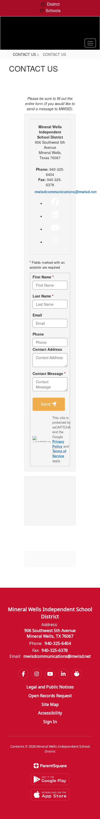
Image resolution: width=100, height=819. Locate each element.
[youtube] (55, 227)
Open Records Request (50, 696)
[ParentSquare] (50, 766)
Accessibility (50, 713)
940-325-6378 (55, 650)
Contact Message (49, 373)
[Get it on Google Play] (50, 779)
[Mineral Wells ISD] (50, 29)
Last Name (43, 295)
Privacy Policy (58, 444)
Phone (38, 334)
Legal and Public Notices (50, 687)
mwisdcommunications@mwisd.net (66, 191)
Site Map (50, 704)
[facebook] (55, 201)
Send (46, 404)
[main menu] (90, 43)
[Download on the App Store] (50, 794)
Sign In (50, 722)
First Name (43, 276)
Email (37, 315)
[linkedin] (55, 214)
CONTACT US (24, 54)
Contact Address (47, 349)
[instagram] (55, 240)
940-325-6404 (58, 643)
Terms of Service (59, 453)
